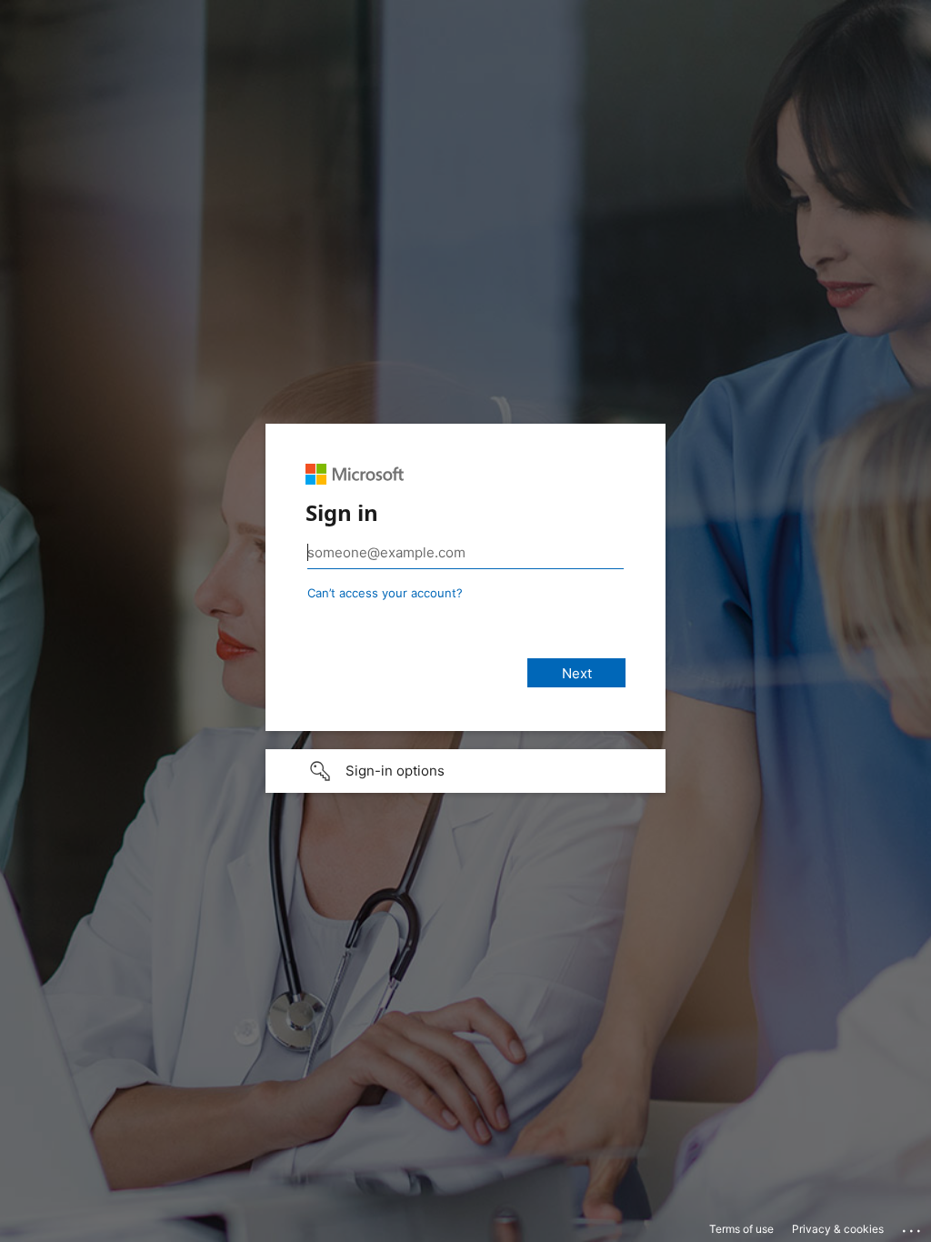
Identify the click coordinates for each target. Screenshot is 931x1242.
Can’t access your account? (385, 593)
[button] (465, 771)
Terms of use (741, 1229)
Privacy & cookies (838, 1229)
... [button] (913, 1226)
